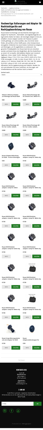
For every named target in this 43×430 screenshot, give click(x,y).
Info (6, 104)
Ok (37, 404)
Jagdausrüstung (14, 8)
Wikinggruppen (26, 424)
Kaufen (15, 104)
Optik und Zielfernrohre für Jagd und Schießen (15, 10)
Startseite (4, 8)
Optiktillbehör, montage (8, 12)
